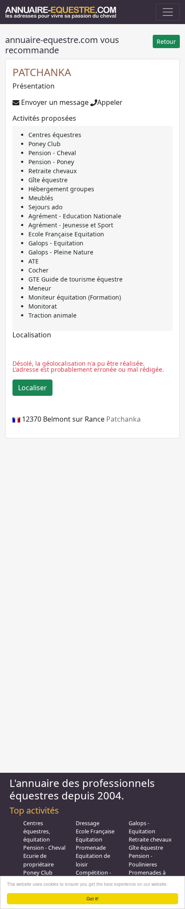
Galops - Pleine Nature (60, 252)
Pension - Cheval (52, 153)
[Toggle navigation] (168, 12)
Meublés (40, 198)
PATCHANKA (41, 72)
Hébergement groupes (61, 189)
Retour (166, 41)
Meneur (39, 288)
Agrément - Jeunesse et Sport (70, 225)
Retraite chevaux (52, 171)
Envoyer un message (54, 102)
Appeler (110, 102)
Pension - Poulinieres (143, 860)
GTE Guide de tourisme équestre (75, 279)
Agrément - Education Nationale (74, 216)
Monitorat (42, 306)
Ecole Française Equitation (66, 234)
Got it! (92, 898)
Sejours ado (45, 207)
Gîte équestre (48, 180)
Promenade (91, 847)
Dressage (87, 823)
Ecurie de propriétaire (38, 860)
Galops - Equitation (55, 243)
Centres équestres (54, 135)
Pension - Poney (51, 162)
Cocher (38, 270)
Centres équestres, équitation (36, 831)
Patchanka (123, 419)
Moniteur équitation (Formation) (74, 297)
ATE (33, 261)
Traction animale (52, 315)
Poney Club (44, 144)
